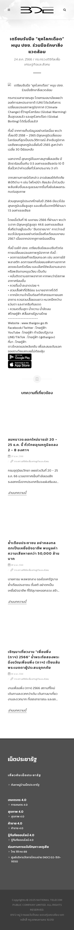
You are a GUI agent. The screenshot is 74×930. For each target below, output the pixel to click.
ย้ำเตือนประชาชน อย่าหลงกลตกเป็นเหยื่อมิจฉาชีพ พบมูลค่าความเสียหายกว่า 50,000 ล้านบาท (33, 550)
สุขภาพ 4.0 (17, 816)
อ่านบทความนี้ (17, 492)
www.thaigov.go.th (35, 323)
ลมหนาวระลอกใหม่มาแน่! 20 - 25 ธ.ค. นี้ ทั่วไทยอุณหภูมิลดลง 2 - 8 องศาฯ (33, 445)
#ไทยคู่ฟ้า (14, 313)
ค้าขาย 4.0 (17, 828)
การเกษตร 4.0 (19, 805)
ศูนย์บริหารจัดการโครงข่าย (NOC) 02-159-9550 (36, 859)
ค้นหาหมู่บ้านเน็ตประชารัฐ (25, 785)
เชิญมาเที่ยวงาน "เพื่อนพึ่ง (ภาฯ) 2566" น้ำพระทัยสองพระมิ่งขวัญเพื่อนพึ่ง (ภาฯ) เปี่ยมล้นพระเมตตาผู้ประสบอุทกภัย (34, 659)
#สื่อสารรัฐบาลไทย (34, 313)
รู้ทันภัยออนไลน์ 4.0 (22, 840)
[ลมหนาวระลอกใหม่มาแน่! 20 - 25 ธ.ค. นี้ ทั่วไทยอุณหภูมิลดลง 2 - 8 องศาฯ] (34, 416)
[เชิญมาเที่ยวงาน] (34, 628)
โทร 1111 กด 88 (19, 852)
